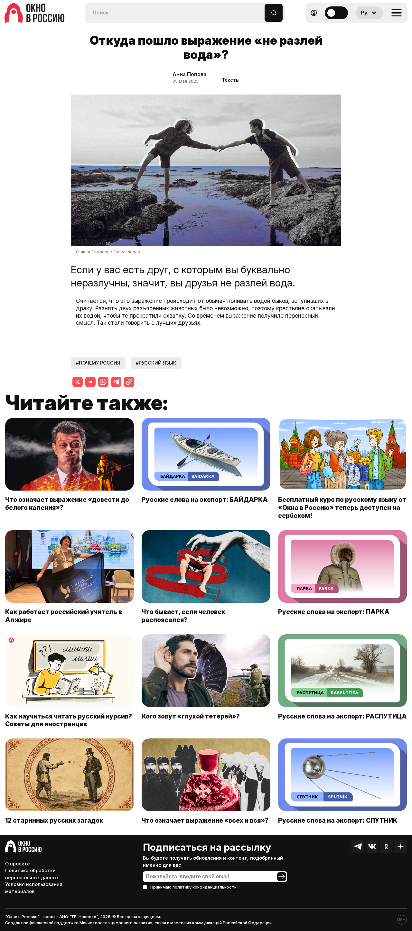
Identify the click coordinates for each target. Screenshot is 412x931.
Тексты (230, 80)
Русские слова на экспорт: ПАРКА (333, 612)
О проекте (17, 863)
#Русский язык (156, 363)
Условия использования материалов (33, 887)
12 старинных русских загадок (54, 820)
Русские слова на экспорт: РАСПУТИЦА (342, 716)
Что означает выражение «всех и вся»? (205, 820)
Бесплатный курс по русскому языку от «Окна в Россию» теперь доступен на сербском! (342, 508)
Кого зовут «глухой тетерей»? (191, 716)
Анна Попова (189, 74)
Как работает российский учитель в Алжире (63, 616)
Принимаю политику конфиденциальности (193, 887)
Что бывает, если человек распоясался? (183, 616)
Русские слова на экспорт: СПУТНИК (338, 820)
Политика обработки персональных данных (32, 874)
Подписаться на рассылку (207, 847)
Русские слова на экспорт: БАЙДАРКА (205, 499)
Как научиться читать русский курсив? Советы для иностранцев (68, 720)
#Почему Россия (98, 363)
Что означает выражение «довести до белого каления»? (67, 503)
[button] (260, 9)
